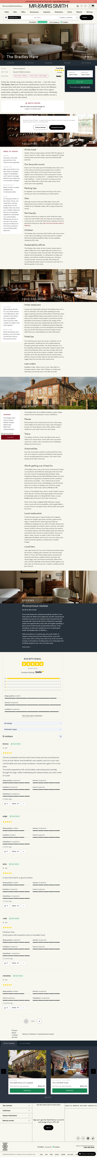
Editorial (79, 12)
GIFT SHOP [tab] (83, 1105)
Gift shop (89, 12)
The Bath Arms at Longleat (21, 1082)
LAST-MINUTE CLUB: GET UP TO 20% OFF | (47, 1)
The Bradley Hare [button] (12, 17)
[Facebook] (83, 1138)
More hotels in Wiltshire (20, 75)
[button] (78, 6)
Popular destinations (10, 1115)
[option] (27, 1072)
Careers (63, 1154)
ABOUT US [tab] (68, 1105)
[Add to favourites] (3, 56)
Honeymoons (34, 12)
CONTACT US (92, 1105)
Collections (6, 1110)
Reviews (67, 63)
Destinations (59, 12)
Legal (41, 1154)
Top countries (7, 1105)
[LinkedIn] (88, 1138)
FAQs (46, 1154)
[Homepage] (48, 6)
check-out (84, 72)
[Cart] (85, 6)
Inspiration (46, 12)
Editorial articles (8, 1120)
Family (70, 12)
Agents (57, 1154)
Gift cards (70, 1154)
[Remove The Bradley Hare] (19, 17)
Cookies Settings (40, 127)
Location (48, 63)
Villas (15, 12)
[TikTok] (93, 1138)
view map (10, 437)
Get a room (86, 63)
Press (51, 1154)
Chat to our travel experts (87, 1154)
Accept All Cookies (57, 127)
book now (80, 81)
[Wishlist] (81, 6)
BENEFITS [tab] (76, 1105)
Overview (10, 63)
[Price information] (93, 56)
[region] (49, 124)
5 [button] (52, 1098)
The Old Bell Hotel (60, 1082)
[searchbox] (27, 17)
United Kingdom (22, 53)
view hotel (27, 1090)
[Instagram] (78, 1138)
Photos (30, 63)
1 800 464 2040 (85, 87)
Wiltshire (11, 53)
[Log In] (91, 6)
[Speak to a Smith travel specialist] (78, 6)
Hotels (7, 12)
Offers (23, 12)
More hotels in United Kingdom (39, 75)
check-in (72, 72)
